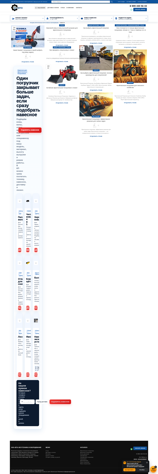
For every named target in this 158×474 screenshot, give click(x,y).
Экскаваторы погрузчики (86, 457)
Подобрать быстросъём (36, 307)
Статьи (62, 25)
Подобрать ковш (27, 250)
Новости (96, 70)
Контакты (48, 454)
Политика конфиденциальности (66, 471)
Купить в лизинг (50, 455)
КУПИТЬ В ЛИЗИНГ (142, 1)
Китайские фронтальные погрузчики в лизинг (61, 88)
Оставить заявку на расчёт (53, 457)
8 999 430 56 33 (138, 6)
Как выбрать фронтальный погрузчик (96, 28)
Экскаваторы (83, 455)
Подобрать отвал (19, 307)
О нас (47, 450)
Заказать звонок (140, 9)
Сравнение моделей (133, 25)
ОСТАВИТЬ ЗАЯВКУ (131, 1)
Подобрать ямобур (27, 374)
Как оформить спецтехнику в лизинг (62, 50)
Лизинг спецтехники (60, 47)
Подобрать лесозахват (19, 374)
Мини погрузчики (84, 462)
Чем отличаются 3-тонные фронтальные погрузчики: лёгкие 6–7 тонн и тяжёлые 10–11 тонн (130, 30)
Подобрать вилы (19, 250)
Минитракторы (84, 460)
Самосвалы (83, 459)
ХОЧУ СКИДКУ (121, 1)
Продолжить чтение (28, 61)
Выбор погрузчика (93, 25)
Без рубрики (27, 47)
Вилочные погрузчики (86, 452)
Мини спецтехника (85, 463)
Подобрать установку (36, 374)
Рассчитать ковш (36, 250)
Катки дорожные (84, 454)
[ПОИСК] (112, 2)
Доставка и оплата (51, 452)
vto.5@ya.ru (143, 457)
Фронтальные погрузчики (87, 450)
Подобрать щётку (27, 307)
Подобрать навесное (30, 130)
